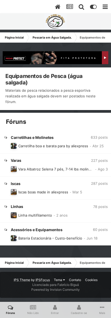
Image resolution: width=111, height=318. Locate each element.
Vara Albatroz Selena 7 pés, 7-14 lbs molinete (56, 169)
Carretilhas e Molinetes (32, 137)
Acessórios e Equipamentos (37, 229)
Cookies (91, 280)
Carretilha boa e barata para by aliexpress (53, 146)
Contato (75, 280)
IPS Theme (22, 280)
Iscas (15, 183)
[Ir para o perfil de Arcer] (14, 146)
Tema (58, 280)
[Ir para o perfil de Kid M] (14, 215)
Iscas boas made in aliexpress (43, 192)
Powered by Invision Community (55, 290)
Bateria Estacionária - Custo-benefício (50, 238)
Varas (16, 160)
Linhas (17, 206)
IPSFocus (43, 280)
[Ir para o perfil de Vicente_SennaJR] (14, 169)
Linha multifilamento (35, 215)
